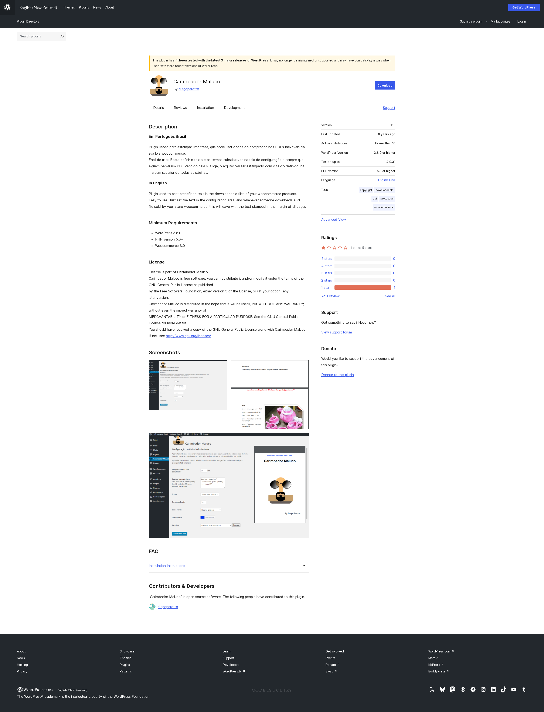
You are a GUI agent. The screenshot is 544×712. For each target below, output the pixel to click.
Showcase (127, 651)
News (21, 658)
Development (234, 107)
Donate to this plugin (337, 375)
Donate (333, 664)
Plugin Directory (28, 21)
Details (158, 107)
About (21, 651)
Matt (433, 658)
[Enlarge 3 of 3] (303, 438)
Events (330, 658)
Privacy (22, 671)
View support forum (336, 332)
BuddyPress (438, 671)
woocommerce (384, 207)
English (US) (386, 180)
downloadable (384, 190)
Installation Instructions (167, 566)
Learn (227, 651)
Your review (330, 296)
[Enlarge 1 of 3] (221, 366)
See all (390, 296)
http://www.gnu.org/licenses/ (188, 336)
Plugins (125, 664)
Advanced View (333, 219)
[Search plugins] (62, 36)
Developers (231, 664)
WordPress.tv (234, 671)
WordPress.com (441, 651)
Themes (125, 658)
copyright (366, 190)
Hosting (22, 664)
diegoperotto (189, 89)
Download (384, 85)
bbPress (436, 664)
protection (387, 198)
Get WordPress (524, 7)
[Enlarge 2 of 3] (303, 366)
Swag (331, 671)
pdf (375, 198)
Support (389, 107)
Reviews (180, 107)
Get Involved (335, 651)
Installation (205, 107)
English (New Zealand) (72, 690)
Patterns (126, 671)
